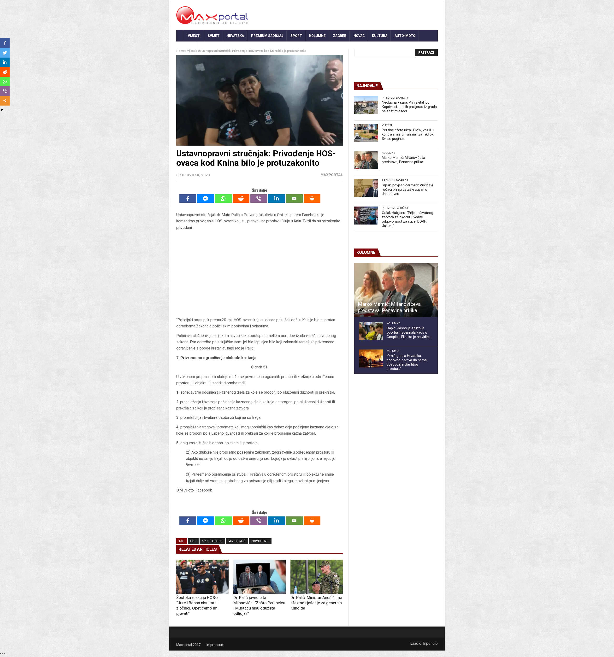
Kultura (379, 36)
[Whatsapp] (223, 198)
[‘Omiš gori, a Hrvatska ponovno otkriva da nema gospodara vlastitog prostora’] (371, 358)
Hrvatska (235, 36)
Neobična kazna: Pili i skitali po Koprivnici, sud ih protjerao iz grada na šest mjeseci (409, 106)
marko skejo (212, 541)
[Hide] (2, 110)
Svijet (213, 36)
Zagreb (339, 36)
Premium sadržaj (267, 36)
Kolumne (317, 36)
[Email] (294, 198)
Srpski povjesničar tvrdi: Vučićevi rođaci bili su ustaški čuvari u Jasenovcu (407, 189)
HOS (193, 541)
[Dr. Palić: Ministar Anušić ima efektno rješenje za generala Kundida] (316, 577)
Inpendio (430, 643)
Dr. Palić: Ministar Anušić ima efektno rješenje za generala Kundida (316, 602)
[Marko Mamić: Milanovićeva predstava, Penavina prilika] (366, 160)
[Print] (312, 198)
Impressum (215, 645)
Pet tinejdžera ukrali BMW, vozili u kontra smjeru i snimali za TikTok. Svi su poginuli (408, 134)
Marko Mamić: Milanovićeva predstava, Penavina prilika (403, 159)
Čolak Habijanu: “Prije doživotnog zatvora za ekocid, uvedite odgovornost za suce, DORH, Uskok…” (407, 219)
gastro (187, 47)
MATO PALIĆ (237, 541)
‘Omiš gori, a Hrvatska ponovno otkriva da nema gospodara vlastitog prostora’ (407, 362)
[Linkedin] (276, 198)
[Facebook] (187, 198)
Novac (359, 36)
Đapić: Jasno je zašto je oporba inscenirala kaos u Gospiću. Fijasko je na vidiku (408, 332)
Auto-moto (405, 36)
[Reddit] (241, 198)
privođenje (260, 541)
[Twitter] (5, 53)
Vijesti (194, 36)
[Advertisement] (259, 273)
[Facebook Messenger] (205, 198)
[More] (5, 101)
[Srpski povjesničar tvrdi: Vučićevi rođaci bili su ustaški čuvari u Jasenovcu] (366, 188)
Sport (296, 36)
